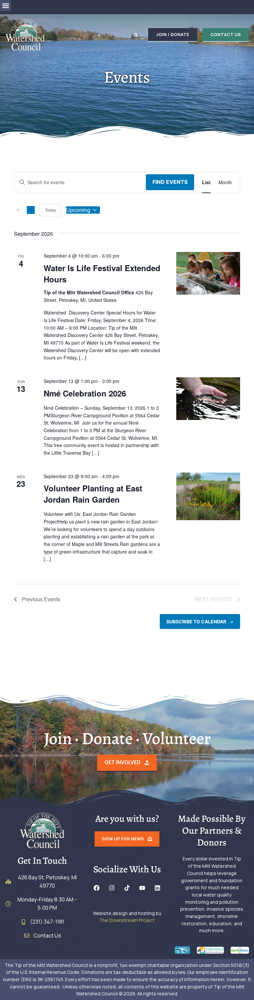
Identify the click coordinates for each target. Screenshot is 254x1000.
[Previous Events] (18, 210)
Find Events (170, 182)
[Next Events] (31, 210)
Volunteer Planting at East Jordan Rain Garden (93, 493)
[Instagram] (112, 888)
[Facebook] (97, 888)
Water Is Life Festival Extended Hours (102, 273)
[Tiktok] (127, 888)
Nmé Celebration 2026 (85, 393)
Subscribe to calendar (196, 621)
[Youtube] (142, 888)
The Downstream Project (127, 920)
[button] (5, 5)
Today (50, 210)
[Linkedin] (157, 888)
